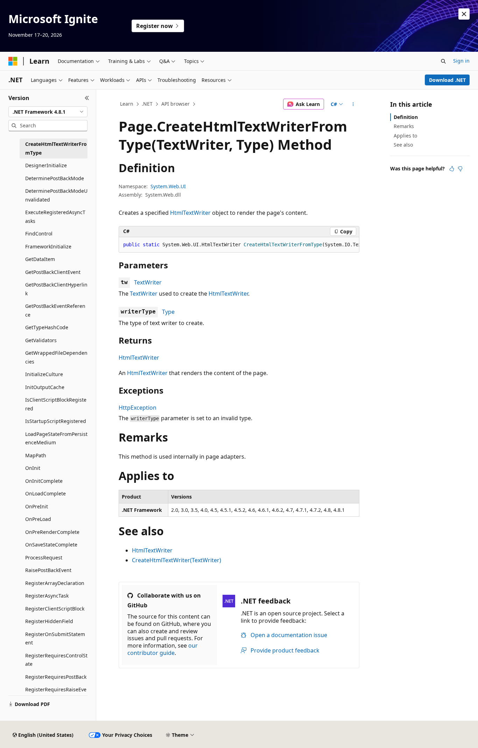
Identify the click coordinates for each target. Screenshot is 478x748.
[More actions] (353, 104)
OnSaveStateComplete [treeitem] (51, 544)
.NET (147, 103)
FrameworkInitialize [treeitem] (48, 246)
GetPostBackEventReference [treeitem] (55, 310)
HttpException (137, 407)
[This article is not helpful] (460, 168)
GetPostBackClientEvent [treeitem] (52, 272)
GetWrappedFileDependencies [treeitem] (56, 357)
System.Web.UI (168, 186)
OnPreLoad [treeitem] (38, 519)
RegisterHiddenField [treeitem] (49, 621)
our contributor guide (162, 649)
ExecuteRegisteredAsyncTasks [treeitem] (55, 216)
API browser (175, 103)
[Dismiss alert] (464, 14)
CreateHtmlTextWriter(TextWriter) (176, 560)
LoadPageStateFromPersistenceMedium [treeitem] (56, 438)
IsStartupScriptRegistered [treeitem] (55, 421)
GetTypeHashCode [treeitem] (46, 327)
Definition (406, 117)
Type (168, 312)
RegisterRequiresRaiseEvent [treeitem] (55, 693)
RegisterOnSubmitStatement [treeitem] (55, 638)
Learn (126, 103)
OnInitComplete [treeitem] (44, 481)
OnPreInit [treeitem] (36, 506)
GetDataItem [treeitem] (40, 259)
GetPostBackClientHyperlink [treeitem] (56, 289)
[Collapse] (87, 98)
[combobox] (47, 112)
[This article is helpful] (452, 168)
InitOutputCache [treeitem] (44, 387)
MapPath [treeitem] (35, 455)
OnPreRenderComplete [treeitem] (52, 532)
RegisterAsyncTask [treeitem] (47, 595)
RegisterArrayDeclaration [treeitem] (54, 583)
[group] (239, 245)
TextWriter (148, 282)
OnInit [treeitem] (32, 468)
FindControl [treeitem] (38, 233)
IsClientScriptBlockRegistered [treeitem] (55, 404)
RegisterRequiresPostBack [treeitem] (55, 676)
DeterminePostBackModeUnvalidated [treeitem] (56, 195)
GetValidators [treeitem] (41, 340)
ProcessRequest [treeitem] (43, 557)
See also (403, 144)
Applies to (405, 135)
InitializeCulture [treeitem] (44, 374)
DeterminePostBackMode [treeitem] (54, 178)
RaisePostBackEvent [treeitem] (48, 570)
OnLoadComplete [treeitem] (45, 493)
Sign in (461, 60)
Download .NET (447, 80)
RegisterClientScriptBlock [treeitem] (54, 608)
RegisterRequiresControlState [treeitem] (56, 660)
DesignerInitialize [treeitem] (46, 165)
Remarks (404, 126)
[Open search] (443, 61)
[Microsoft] (12, 61)
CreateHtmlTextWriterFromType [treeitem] (56, 148)
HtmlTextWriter (190, 213)
